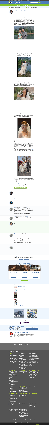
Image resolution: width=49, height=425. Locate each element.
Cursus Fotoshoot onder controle (13, 397)
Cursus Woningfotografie (12, 404)
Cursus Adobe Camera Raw (12, 374)
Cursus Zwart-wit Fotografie (32, 375)
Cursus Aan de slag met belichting (13, 355)
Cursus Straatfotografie (22, 355)
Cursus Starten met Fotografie (12, 354)
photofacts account (17, 422)
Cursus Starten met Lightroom (32, 353)
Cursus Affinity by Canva (22, 412)
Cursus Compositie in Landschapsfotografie (21, 390)
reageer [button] (27, 207)
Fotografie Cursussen (10, 0)
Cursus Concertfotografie (22, 353)
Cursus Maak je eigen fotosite (22, 417)
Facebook (11, 329)
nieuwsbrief (21, 422)
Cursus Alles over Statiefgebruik (12, 362)
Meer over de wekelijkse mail (11, 328)
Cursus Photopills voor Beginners (13, 408)
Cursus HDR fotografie (22, 360)
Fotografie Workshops (15, 0)
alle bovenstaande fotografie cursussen (23, 419)
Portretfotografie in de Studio (13, 272)
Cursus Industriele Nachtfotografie (23, 367)
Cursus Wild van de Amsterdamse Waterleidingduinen (13, 390)
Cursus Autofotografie (11, 403)
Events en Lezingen (21, 416)
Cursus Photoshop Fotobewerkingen (13, 381)
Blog (15, 344)
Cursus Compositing (11, 379)
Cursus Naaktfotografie (11, 399)
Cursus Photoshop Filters (12, 380)
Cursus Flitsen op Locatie (12, 396)
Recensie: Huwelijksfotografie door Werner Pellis (23, 289)
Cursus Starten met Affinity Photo (23, 411)
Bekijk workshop (13, 277)
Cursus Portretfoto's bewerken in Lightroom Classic (33, 355)
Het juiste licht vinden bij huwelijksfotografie (23, 286)
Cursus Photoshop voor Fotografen (13, 372)
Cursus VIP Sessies (21, 414)
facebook (24, 422)
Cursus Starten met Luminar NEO (23, 371)
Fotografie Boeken (20, 0)
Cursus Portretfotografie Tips (12, 394)
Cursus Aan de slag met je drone (23, 410)
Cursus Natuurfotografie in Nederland (13, 389)
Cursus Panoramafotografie (22, 361)
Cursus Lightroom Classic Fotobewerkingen (32, 359)
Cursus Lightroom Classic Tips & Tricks (34, 358)
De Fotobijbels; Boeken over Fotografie (32, 6)
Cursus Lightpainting (31, 376)
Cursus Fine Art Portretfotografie (12, 401)
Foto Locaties (23, 0)
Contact (25, 345)
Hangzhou (29, 151)
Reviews (15, 345)
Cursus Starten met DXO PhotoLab (13, 410)
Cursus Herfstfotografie (11, 388)
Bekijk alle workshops (24, 280)
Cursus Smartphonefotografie (22, 363)
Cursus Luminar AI (21, 372)
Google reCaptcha (19, 329)
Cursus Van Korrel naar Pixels (22, 364)
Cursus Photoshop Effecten (12, 384)
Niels (15, 207)
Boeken (20, 344)
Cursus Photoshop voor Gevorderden (13, 373)
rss (25, 422)
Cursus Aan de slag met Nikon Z (23, 368)
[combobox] (34, 2)
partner (27, 422)
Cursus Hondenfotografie (32, 387)
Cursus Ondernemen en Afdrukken (23, 404)
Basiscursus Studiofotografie (22, 395)
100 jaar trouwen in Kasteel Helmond (22, 299)
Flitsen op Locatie (24, 272)
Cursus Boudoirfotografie (12, 395)
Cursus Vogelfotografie (32, 386)
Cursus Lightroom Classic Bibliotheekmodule (32, 361)
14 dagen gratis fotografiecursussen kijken (20, 187)
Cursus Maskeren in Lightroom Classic (34, 354)
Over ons (26, 344)
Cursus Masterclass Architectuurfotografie (21, 358)
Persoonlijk (21, 305)
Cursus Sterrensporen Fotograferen (23, 389)
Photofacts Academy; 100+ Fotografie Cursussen (16, 6)
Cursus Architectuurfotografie (22, 354)
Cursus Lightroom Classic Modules (33, 356)
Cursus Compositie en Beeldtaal (13, 359)
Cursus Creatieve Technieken (32, 371)
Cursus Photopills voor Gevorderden (13, 409)
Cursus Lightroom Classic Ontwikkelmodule (32, 357)
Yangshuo (32, 149)
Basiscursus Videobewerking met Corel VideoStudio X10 (33, 406)
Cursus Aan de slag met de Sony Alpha (23, 365)
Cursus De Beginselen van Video (33, 404)
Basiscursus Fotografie (11, 360)
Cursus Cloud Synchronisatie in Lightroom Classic (33, 365)
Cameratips (10, 357)
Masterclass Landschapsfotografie (23, 387)
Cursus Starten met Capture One (23, 409)
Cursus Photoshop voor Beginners (13, 371)
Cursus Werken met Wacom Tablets (23, 408)
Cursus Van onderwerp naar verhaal (33, 372)
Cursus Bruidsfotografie (32, 394)
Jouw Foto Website (27, 0)
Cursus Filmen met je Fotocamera (33, 403)
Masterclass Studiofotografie (22, 394)
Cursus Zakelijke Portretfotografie (13, 400)
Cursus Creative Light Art (32, 377)
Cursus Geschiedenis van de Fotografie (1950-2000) (12, 361)
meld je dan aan (21, 259)
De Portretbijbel (21, 345)
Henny (15, 216)
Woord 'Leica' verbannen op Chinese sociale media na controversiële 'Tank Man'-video (24, 296)
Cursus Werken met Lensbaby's (33, 373)
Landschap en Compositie (35, 272)
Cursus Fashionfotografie (22, 396)
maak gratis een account (26, 259)
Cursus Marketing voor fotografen (23, 403)
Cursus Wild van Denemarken (12, 391)
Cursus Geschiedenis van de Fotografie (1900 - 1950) (12, 358)
